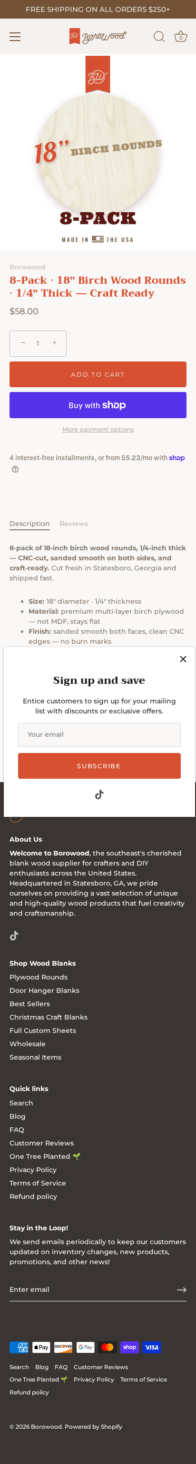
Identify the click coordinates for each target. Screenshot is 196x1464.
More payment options (98, 429)
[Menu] (15, 36)
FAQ (17, 1129)
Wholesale (28, 1044)
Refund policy (33, 1196)
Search (21, 1103)
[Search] (159, 38)
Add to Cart (98, 374)
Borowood (28, 267)
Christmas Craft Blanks (49, 1017)
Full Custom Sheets (43, 1030)
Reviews (73, 523)
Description (30, 523)
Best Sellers (30, 1004)
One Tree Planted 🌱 (45, 1156)
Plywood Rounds (39, 977)
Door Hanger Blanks (44, 990)
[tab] (34, 524)
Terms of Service (38, 1183)
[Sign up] (181, 1290)
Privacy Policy (33, 1169)
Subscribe (99, 766)
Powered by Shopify (93, 1426)
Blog (18, 1116)
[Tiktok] (99, 793)
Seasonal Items (35, 1057)
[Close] (183, 659)
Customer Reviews (42, 1143)
